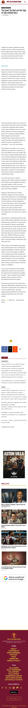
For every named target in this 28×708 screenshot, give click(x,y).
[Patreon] (17, 687)
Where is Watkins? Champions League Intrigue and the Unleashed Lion (13, 505)
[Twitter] (6, 687)
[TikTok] (21, 687)
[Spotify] (13, 687)
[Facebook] (2, 687)
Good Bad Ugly (13, 5)
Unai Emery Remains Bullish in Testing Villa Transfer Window (13, 526)
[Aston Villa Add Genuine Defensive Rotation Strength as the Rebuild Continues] (14, 558)
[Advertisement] (14, 31)
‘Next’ (6, 300)
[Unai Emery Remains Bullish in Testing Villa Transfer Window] (14, 516)
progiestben (4, 361)
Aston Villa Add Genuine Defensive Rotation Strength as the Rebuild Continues (13, 567)
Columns (6, 5)
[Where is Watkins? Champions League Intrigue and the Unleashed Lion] (14, 496)
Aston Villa (12, 694)
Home (2, 5)
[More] (20, 349)
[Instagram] (9, 687)
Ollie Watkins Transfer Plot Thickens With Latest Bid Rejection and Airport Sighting (13, 546)
